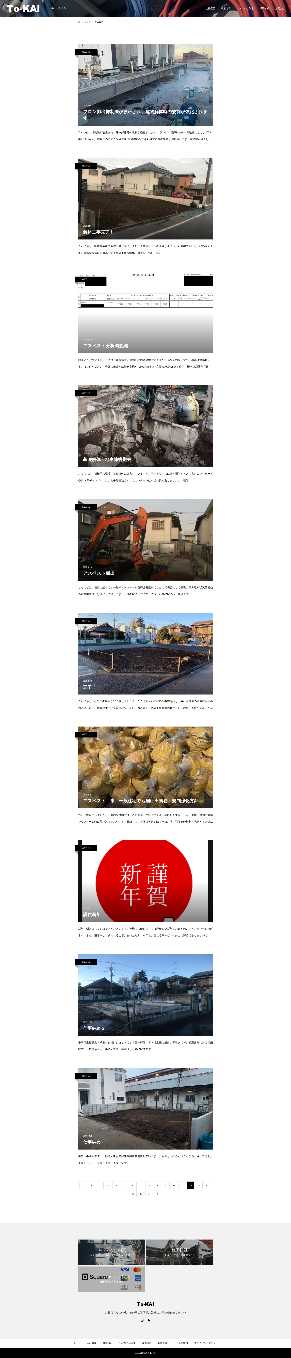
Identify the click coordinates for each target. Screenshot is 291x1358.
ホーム (76, 1343)
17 (141, 1194)
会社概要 (210, 8)
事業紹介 (107, 1343)
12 (182, 1185)
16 (133, 1194)
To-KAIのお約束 (245, 8)
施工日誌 (86, 165)
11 (174, 1185)
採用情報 (264, 8)
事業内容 (226, 8)
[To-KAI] (23, 8)
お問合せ (280, 8)
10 (166, 1185)
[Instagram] (142, 1320)
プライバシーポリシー (206, 1343)
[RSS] (149, 1320)
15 (207, 1185)
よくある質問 (181, 1343)
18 (149, 1194)
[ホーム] (79, 22)
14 (199, 1185)
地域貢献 (86, 52)
